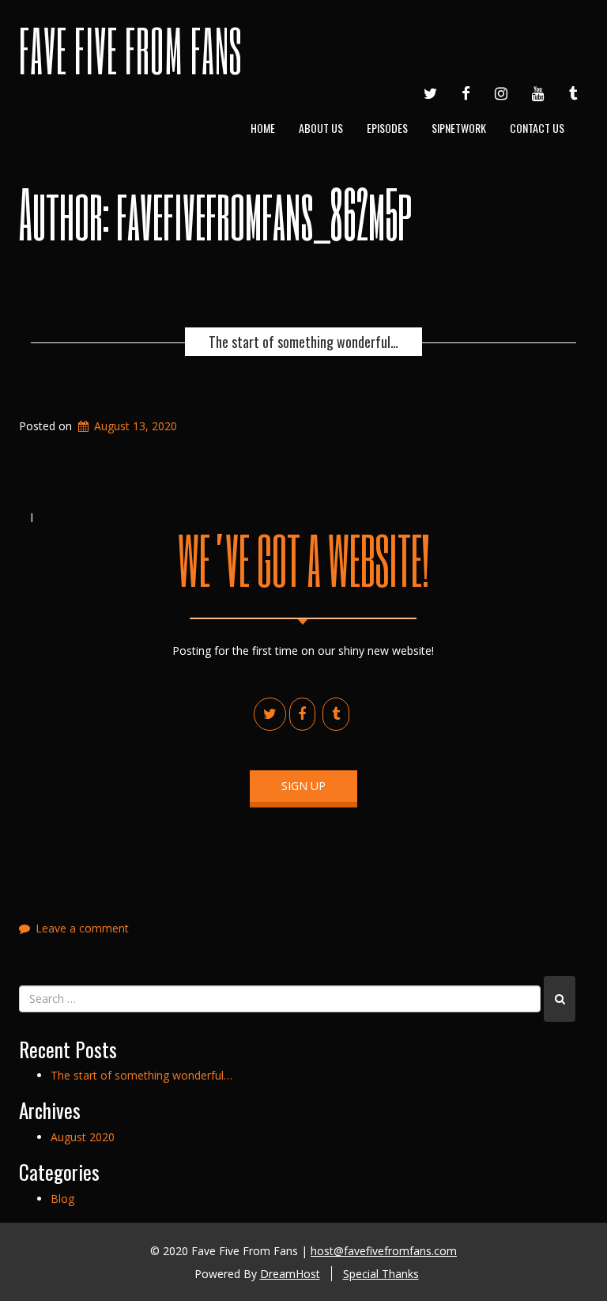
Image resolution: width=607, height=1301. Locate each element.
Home (263, 127)
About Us (321, 127)
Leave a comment (82, 928)
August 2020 (83, 1136)
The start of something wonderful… (303, 341)
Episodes (387, 127)
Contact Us (537, 127)
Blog (62, 1198)
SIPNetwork (459, 127)
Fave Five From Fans (130, 49)
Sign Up (303, 785)
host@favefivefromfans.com (384, 1250)
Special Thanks (381, 1273)
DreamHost (290, 1273)
